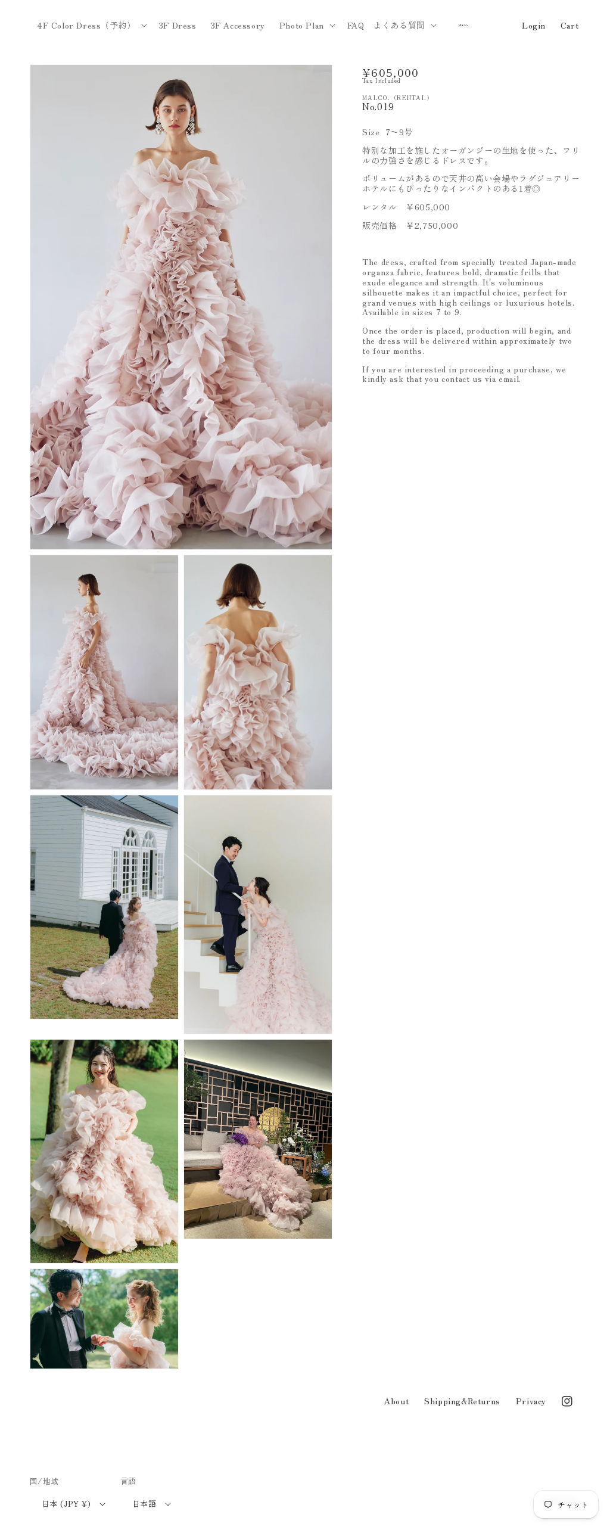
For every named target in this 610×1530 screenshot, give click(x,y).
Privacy (531, 1401)
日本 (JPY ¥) (66, 1503)
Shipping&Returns (462, 1401)
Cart (569, 25)
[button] (91, 25)
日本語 (144, 1503)
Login (534, 25)
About (396, 1401)
